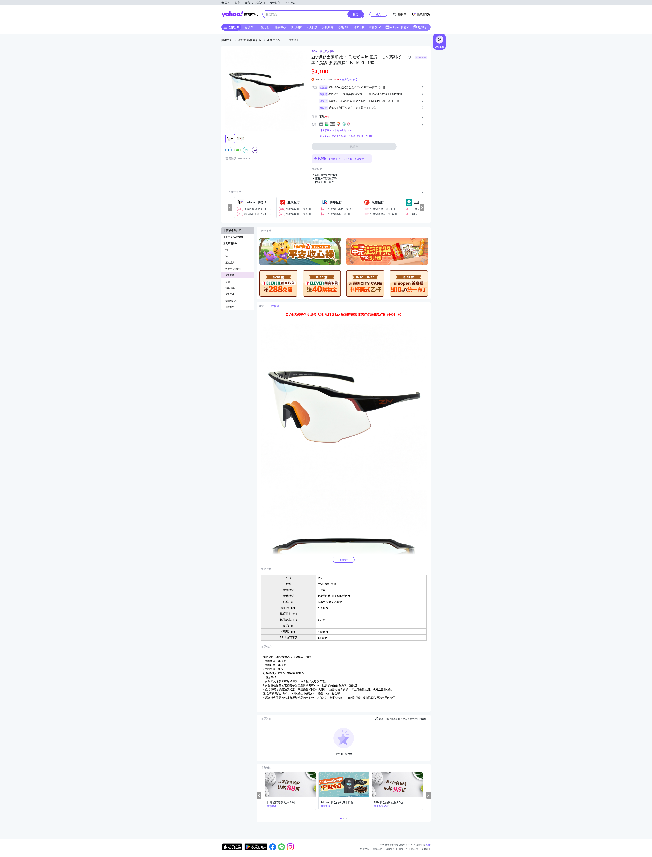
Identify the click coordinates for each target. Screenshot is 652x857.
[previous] (230, 207)
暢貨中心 (280, 27)
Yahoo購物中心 (239, 14)
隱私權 (414, 848)
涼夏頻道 (327, 27)
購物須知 (390, 848)
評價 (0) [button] (275, 306)
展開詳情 (342, 559)
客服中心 (364, 848)
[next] (422, 207)
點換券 (249, 27)
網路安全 (403, 848)
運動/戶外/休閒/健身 (249, 40)
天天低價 (311, 27)
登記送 (265, 27)
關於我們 (377, 848)
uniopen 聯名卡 (399, 27)
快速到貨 (296, 27)
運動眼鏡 (294, 40)
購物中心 (226, 40)
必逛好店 (343, 27)
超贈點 (422, 27)
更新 (427, 844)
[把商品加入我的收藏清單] (409, 58)
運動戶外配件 (275, 40)
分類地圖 (426, 848)
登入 (378, 14)
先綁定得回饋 (348, 79)
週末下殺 (359, 27)
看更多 (373, 27)
